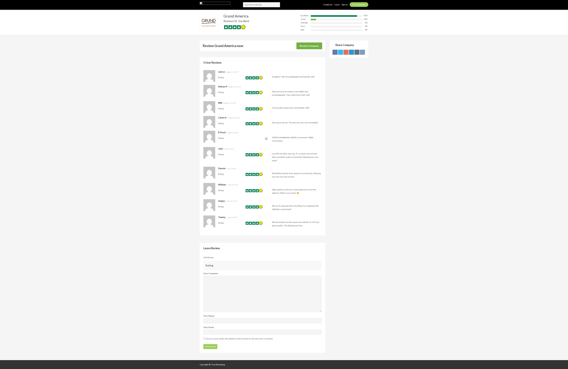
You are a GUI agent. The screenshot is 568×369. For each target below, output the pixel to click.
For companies (359, 4)
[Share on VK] (362, 52)
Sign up (345, 4)
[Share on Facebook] (335, 52)
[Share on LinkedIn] (351, 52)
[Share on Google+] (345, 52)
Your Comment (210, 273)
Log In (337, 4)
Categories (328, 4)
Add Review (208, 257)
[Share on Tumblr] (356, 52)
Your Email (208, 327)
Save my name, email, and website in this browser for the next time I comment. (239, 338)
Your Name (208, 316)
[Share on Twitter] (340, 52)
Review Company (309, 45)
